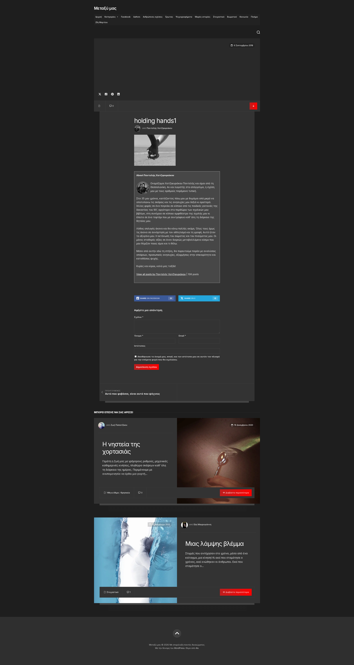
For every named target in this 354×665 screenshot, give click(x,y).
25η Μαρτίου (101, 22)
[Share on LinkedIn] (118, 94)
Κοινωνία (244, 17)
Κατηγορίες (110, 17)
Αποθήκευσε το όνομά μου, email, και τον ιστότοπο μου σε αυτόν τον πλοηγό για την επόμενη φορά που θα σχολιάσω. (177, 358)
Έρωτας (169, 17)
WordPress (179, 648)
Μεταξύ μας (105, 8)
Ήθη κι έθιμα (113, 492)
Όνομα (138, 335)
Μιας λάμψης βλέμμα (214, 543)
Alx (197, 648)
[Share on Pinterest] (112, 94)
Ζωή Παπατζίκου (119, 425)
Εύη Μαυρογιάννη (202, 524)
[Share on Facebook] (106, 94)
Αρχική (98, 17)
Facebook (126, 17)
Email (182, 335)
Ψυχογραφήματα (184, 17)
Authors (136, 17)
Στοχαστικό (218, 17)
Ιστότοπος (139, 346)
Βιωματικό (232, 17)
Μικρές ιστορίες (202, 17)
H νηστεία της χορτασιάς (121, 447)
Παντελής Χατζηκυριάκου (159, 128)
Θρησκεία (125, 492)
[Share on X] (100, 94)
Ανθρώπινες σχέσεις (152, 17)
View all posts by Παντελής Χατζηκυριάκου (161, 274)
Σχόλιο (138, 317)
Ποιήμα (254, 17)
